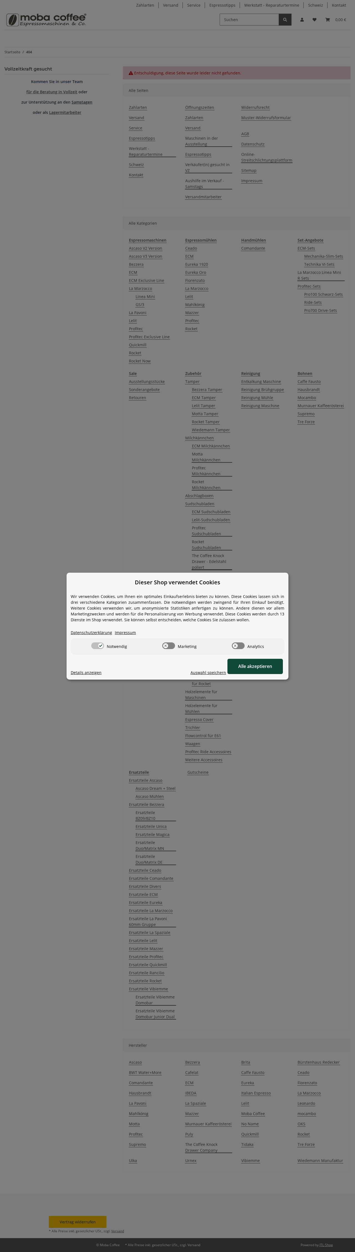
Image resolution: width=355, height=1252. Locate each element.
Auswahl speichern (208, 672)
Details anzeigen (86, 672)
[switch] (97, 645)
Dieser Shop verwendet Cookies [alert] (177, 582)
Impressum (125, 632)
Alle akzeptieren (255, 666)
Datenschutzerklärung (91, 632)
